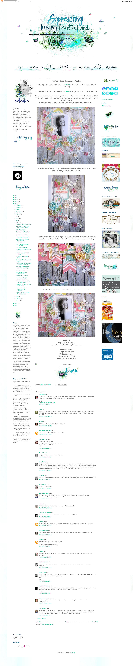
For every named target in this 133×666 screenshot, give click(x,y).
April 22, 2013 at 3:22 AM (45, 603)
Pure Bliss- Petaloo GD (21, 247)
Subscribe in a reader (107, 99)
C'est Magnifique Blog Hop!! (22, 231)
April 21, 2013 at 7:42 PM (45, 593)
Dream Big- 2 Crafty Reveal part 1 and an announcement (22, 241)
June (17, 218)
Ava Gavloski (42, 572)
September (19, 211)
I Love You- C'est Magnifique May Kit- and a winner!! (23, 227)
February (18, 298)
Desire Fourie (42, 394)
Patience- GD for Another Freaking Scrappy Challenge (22, 289)
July (17, 216)
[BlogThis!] (61, 385)
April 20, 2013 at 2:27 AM (45, 517)
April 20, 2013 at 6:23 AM (45, 546)
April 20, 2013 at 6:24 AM (45, 557)
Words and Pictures (44, 586)
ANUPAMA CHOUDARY (45, 430)
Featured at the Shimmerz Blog (23, 224)
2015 (16, 199)
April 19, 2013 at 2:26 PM (45, 448)
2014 (16, 201)
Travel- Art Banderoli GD (22, 270)
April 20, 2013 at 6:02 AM (45, 534)
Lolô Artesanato (43, 439)
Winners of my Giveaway (22, 275)
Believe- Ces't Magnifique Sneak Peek (22, 245)
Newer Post (38, 621)
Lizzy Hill (41, 475)
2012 (16, 303)
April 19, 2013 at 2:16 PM (45, 434)
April (17, 222)
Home (66, 621)
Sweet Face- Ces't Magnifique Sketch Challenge (23, 293)
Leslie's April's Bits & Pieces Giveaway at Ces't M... (22, 278)
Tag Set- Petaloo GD (21, 229)
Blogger (73, 652)
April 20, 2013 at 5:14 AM (45, 525)
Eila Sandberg (42, 608)
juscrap (41, 421)
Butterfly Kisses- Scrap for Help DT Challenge (23, 285)
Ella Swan (41, 521)
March (17, 296)
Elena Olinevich (43, 453)
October (18, 209)
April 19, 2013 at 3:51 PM (45, 457)
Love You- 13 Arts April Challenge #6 (21, 273)
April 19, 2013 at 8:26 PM (45, 488)
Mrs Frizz (41, 539)
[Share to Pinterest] (66, 385)
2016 (16, 197)
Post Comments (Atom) (47, 624)
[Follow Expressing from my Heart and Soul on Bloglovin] (18, 167)
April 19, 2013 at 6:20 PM (45, 470)
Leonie (41, 551)
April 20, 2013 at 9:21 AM (45, 567)
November (18, 207)
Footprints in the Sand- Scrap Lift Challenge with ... (23, 281)
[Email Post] (56, 384)
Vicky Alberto (42, 484)
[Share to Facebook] (64, 385)
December (18, 205)
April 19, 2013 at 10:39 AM (45, 416)
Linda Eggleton (43, 462)
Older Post (95, 621)
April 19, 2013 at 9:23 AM (45, 404)
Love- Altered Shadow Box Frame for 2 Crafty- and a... (23, 236)
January (18, 300)
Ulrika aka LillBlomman (45, 512)
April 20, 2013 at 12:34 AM (45, 508)
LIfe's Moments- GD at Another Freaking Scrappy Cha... (23, 264)
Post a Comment (41, 618)
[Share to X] (62, 385)
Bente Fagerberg (43, 530)
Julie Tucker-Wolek (44, 493)
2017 (16, 195)
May (17, 220)
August (18, 214)
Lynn (40, 409)
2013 (16, 203)
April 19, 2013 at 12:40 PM (45, 425)
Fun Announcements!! (21, 234)
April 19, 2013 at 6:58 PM (45, 479)
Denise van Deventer (44, 598)
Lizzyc (40, 503)
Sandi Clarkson (43, 562)
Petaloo (67, 85)
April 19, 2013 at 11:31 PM (45, 499)
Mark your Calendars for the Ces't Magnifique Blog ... (22, 267)
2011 (16, 305)
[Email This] (59, 385)
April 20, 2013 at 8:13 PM (45, 581)
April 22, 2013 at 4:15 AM (45, 615)
